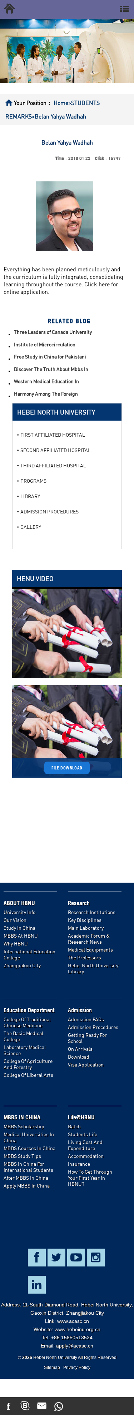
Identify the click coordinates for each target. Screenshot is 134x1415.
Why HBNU (16, 943)
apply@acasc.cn (74, 1346)
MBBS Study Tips (22, 1156)
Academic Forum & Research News (89, 939)
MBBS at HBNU (21, 936)
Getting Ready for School (87, 1038)
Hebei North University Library (93, 968)
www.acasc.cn (73, 1321)
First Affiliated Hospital (52, 435)
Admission (80, 1010)
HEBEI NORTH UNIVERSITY (56, 412)
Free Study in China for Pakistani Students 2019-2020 (50, 357)
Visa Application (86, 1065)
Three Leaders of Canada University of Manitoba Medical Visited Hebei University (53, 332)
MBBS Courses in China (29, 1148)
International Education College (29, 954)
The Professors (84, 957)
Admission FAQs (86, 1019)
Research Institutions (91, 912)
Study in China (19, 928)
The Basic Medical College (23, 1036)
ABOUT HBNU (19, 903)
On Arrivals (80, 1049)
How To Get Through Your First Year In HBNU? (90, 1178)
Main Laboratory (86, 928)
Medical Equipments (90, 950)
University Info (19, 912)
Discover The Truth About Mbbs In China (51, 369)
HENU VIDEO (35, 578)
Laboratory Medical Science (25, 1050)
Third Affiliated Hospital (53, 465)
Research (79, 903)
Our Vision (15, 920)
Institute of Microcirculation (44, 344)
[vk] (125, 1406)
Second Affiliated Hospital (55, 450)
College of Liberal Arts (28, 1075)
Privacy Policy (76, 1367)
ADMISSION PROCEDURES (49, 511)
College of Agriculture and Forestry (28, 1064)
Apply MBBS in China (27, 1186)
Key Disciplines (84, 920)
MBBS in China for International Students (28, 1167)
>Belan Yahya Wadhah (59, 116)
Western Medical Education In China (46, 381)
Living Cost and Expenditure (85, 1145)
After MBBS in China (26, 1178)
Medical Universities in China (29, 1137)
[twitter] (92, 1406)
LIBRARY (30, 496)
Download (78, 1057)
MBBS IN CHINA (22, 1117)
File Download (67, 768)
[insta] (108, 1406)
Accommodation (86, 1156)
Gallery (30, 527)
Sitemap (52, 1367)
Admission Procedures (93, 1027)
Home (61, 102)
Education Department (29, 1010)
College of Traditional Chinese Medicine (27, 1022)
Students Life (82, 1134)
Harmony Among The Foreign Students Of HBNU (46, 394)
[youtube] (75, 1406)
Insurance (79, 1164)
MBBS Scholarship (24, 1126)
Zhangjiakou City (22, 965)
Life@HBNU (81, 1117)
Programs (33, 481)
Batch (74, 1126)
